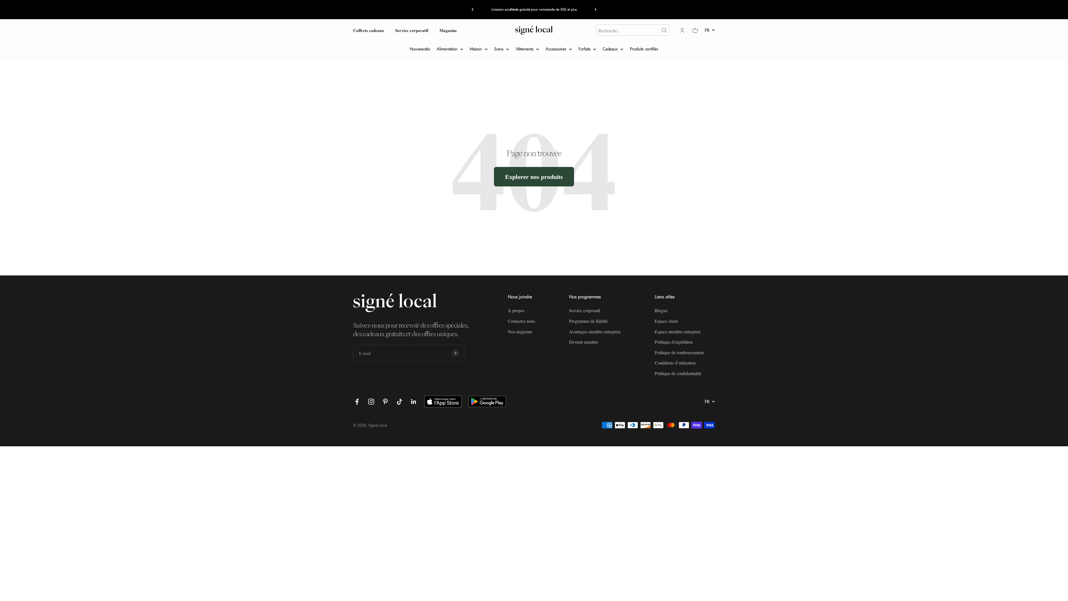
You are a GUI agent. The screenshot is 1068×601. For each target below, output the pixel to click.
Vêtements (524, 49)
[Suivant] (596, 9)
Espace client (666, 321)
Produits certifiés (644, 49)
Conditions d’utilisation (675, 363)
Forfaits (584, 49)
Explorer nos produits (534, 176)
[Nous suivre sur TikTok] (399, 401)
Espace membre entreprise (678, 331)
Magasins (448, 30)
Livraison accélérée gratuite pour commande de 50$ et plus (534, 9)
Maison (476, 49)
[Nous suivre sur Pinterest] (385, 401)
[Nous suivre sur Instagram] (371, 401)
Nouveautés (420, 49)
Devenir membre (583, 342)
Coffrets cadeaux (368, 30)
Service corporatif (411, 30)
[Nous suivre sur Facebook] (357, 401)
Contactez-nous (521, 321)
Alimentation (447, 49)
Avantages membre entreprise (595, 331)
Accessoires (556, 49)
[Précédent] (472, 9)
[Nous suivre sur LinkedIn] (413, 401)
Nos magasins (520, 331)
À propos (516, 310)
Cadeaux (610, 49)
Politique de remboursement (679, 352)
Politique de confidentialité (678, 373)
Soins (498, 49)
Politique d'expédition (674, 342)
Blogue (661, 310)
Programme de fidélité (588, 321)
